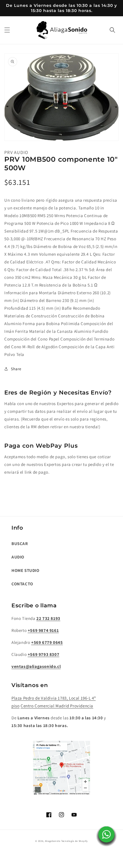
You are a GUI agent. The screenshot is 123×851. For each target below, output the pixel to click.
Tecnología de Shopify (74, 840)
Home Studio (25, 570)
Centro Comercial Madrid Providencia (57, 705)
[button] (7, 30)
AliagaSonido (52, 840)
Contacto (22, 583)
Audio (17, 557)
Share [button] (16, 368)
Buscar (19, 543)
